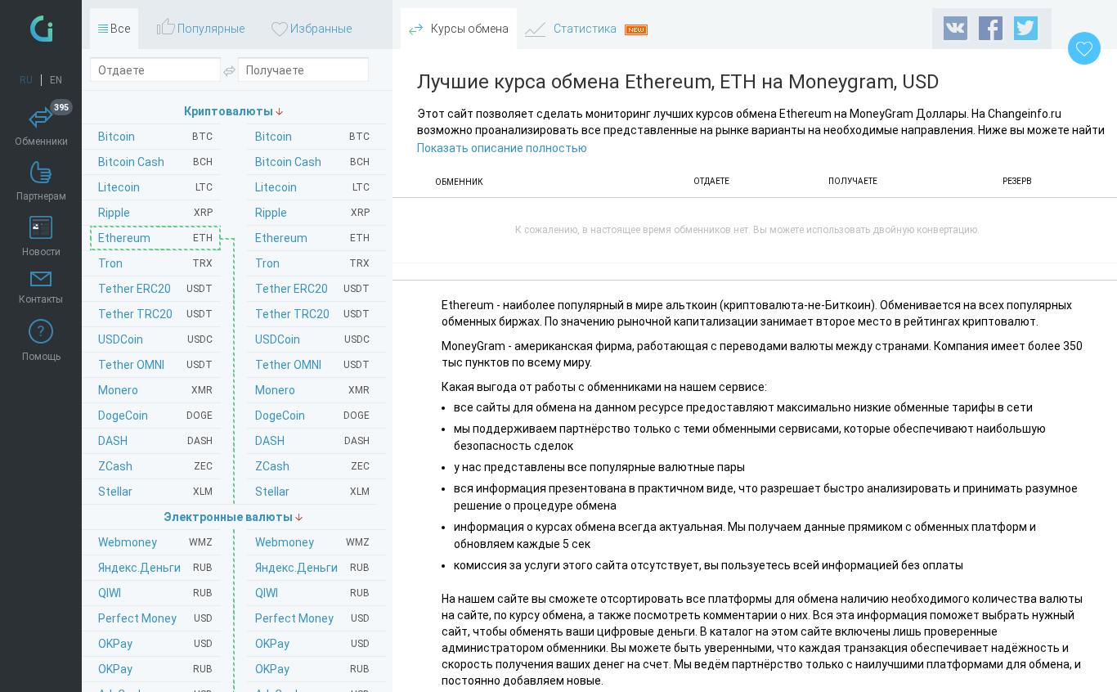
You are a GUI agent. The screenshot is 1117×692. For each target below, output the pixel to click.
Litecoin (312, 187)
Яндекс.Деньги (312, 567)
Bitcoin (312, 136)
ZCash (312, 466)
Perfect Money (312, 618)
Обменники (42, 126)
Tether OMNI (312, 364)
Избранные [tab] (320, 28)
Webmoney (312, 542)
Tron (312, 263)
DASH (312, 440)
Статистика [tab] (585, 28)
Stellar (312, 491)
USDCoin (312, 339)
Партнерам (41, 196)
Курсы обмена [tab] (468, 28)
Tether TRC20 (312, 314)
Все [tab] (119, 28)
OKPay (312, 643)
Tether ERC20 (312, 288)
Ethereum (312, 238)
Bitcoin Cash (312, 162)
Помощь (41, 356)
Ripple (312, 212)
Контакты (41, 299)
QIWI (312, 593)
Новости (41, 252)
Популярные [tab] (209, 28)
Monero (312, 390)
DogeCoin (312, 415)
